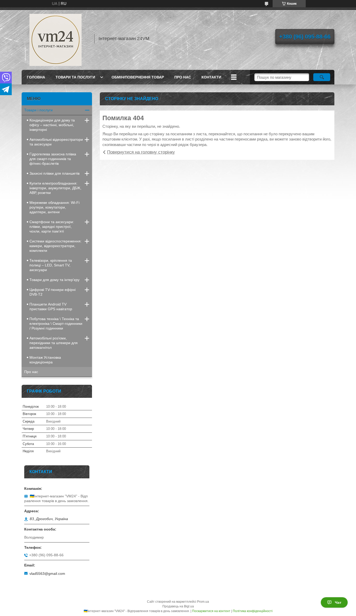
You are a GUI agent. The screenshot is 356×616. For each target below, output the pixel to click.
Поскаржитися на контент (211, 611)
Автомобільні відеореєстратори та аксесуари (56, 141)
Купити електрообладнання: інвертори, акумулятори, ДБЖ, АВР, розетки (55, 188)
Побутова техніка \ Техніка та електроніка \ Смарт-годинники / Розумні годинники (55, 323)
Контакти (211, 77)
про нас (182, 77)
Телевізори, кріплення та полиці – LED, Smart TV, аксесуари (50, 265)
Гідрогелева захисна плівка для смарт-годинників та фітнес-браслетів (52, 159)
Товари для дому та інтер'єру (54, 280)
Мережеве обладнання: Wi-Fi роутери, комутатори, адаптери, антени (54, 207)
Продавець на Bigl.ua (178, 606)
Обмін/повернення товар (138, 77)
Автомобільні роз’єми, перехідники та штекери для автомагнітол (53, 343)
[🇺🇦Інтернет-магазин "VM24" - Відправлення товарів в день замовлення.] (55, 38)
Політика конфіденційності (253, 611)
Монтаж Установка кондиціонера (45, 359)
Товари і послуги (38, 110)
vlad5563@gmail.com (47, 573)
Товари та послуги (75, 77)
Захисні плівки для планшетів (54, 173)
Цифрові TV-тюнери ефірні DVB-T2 (52, 292)
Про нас (31, 372)
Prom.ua (203, 601)
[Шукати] (321, 77)
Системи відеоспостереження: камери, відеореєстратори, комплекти (55, 246)
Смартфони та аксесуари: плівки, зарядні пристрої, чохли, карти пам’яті (51, 226)
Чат (338, 602)
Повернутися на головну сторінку (141, 152)
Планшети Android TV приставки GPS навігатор (50, 306)
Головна (36, 77)
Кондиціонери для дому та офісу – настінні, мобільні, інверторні (52, 125)
